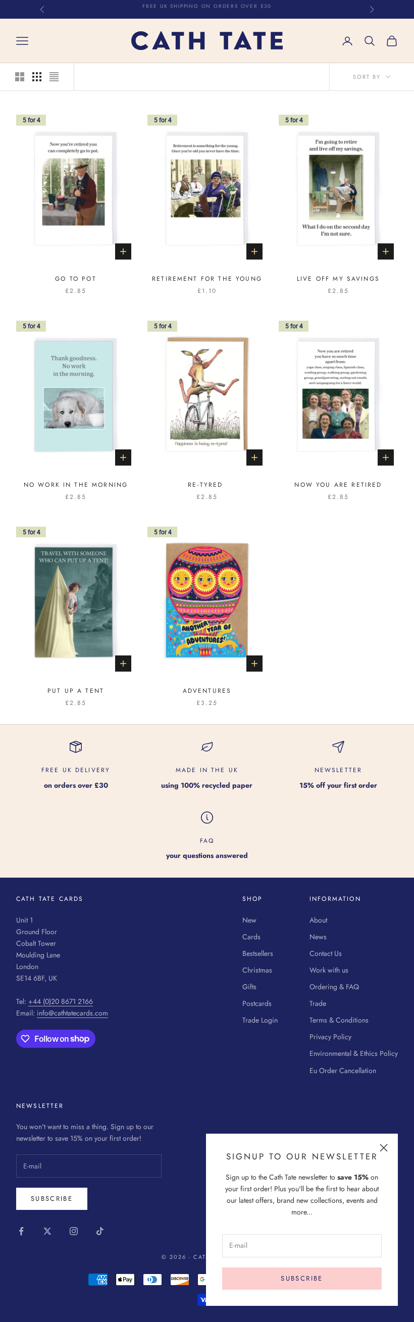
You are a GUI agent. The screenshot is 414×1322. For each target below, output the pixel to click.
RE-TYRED (207, 484)
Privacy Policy (330, 1037)
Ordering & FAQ (334, 987)
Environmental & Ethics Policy (353, 1053)
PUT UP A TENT (75, 690)
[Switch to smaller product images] (36, 76)
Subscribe (302, 1278)
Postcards (257, 1003)
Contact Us (325, 953)
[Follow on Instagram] (74, 1231)
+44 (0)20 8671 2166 (60, 1001)
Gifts (249, 987)
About (318, 920)
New (249, 920)
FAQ (207, 840)
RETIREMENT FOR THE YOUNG (207, 278)
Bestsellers (257, 953)
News (318, 937)
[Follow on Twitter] (47, 1231)
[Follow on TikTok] (100, 1231)
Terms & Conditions (339, 1020)
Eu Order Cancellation (342, 1070)
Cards (251, 937)
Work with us (328, 970)
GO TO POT (75, 278)
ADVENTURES (207, 690)
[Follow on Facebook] (21, 1231)
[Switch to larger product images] (19, 76)
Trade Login (260, 1020)
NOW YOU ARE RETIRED (338, 484)
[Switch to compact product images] (54, 76)
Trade (317, 1003)
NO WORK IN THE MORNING (76, 484)
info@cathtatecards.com (72, 1013)
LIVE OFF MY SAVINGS (338, 278)
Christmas (257, 970)
